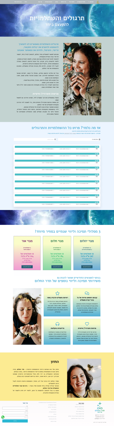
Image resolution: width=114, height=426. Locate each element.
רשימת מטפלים (48, 2)
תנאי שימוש (53, 421)
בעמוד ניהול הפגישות (70, 133)
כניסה (26, 1)
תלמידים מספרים (81, 2)
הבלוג (56, 2)
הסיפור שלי (71, 2)
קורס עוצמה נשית (80, 414)
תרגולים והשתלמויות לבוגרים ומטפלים (47, 402)
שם (27, 406)
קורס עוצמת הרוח (80, 411)
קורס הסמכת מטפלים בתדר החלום (76, 416)
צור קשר (40, 2)
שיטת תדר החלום (52, 407)
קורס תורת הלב (80, 409)
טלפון (26, 410)
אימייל (26, 415)
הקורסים (92, 2)
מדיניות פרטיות (52, 419)
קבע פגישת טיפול (18, 1)
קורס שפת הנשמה (80, 404)
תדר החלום (63, 2)
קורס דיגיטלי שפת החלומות (77, 418)
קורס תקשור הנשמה (79, 406)
